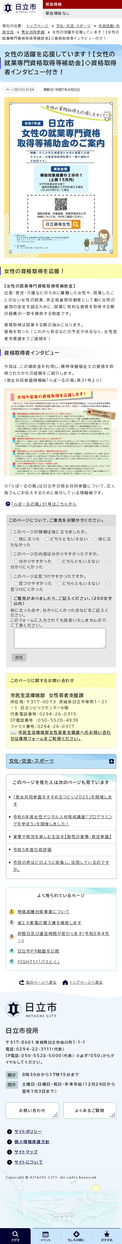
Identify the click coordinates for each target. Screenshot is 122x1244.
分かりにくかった (26, 567)
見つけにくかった (26, 589)
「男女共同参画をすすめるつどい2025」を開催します (62, 800)
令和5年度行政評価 (32, 850)
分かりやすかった (35, 561)
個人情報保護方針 (32, 1142)
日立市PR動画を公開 (39, 951)
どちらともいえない (69, 539)
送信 (19, 657)
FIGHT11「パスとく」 (39, 962)
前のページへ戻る (41, 982)
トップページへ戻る (86, 982)
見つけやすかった (35, 583)
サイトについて (28, 1162)
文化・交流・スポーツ (73, 25)
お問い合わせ (32, 1111)
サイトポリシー (28, 1132)
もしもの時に (76, 1240)
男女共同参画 (33, 32)
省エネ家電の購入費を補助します (50, 923)
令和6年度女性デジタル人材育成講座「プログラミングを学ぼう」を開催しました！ (63, 820)
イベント (46, 1240)
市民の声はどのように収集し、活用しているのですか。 (61, 865)
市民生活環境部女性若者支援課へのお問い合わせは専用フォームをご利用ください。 (61, 735)
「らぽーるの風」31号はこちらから (44, 504)
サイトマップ (26, 1152)
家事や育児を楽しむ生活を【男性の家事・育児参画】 (62, 837)
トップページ (38, 25)
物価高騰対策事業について (44, 912)
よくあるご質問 (89, 1111)
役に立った (29, 539)
